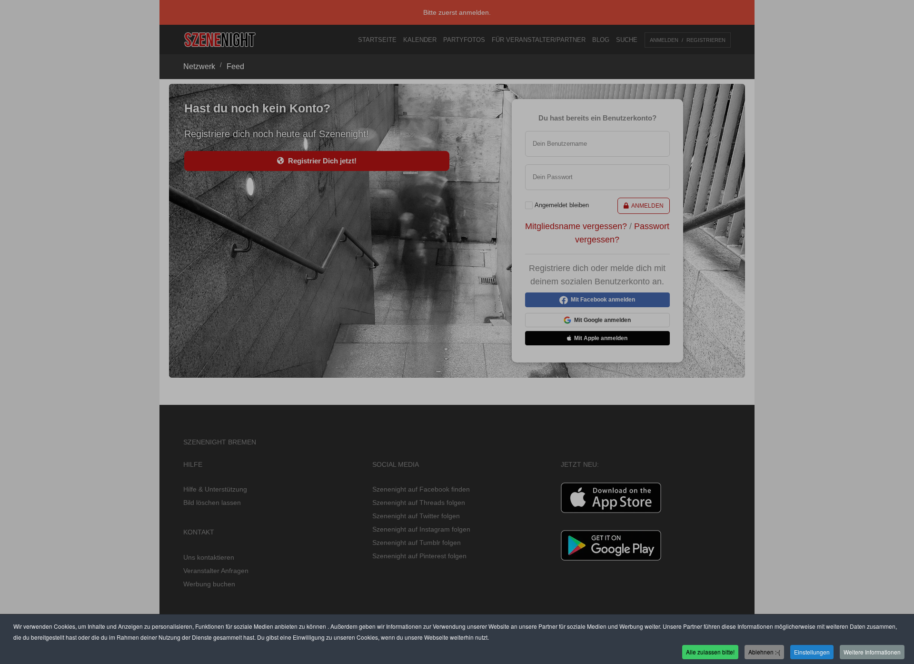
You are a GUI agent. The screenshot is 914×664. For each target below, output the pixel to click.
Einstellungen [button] (812, 651)
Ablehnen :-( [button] (764, 651)
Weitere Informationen (872, 651)
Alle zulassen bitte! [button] (710, 651)
